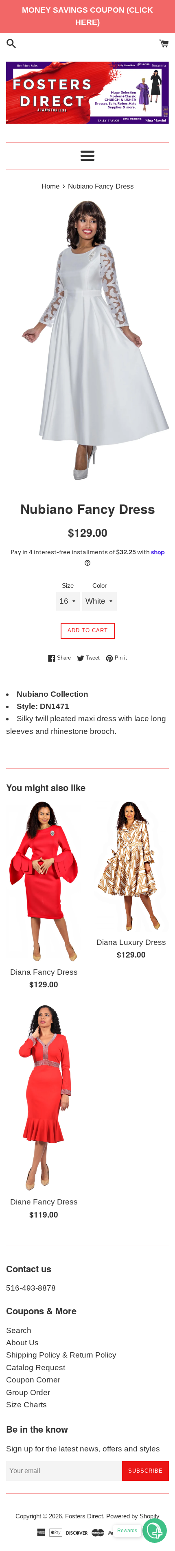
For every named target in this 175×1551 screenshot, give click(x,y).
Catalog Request (35, 1367)
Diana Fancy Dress (44, 972)
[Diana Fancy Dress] (43, 881)
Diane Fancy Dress (44, 1202)
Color (99, 585)
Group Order (28, 1392)
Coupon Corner (33, 1379)
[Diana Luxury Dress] (131, 866)
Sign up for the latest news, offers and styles (83, 1448)
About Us (22, 1342)
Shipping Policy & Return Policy (61, 1355)
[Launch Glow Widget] (154, 1530)
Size (68, 585)
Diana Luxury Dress (131, 942)
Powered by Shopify (133, 1516)
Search (18, 1330)
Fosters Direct (84, 1516)
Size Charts (26, 1404)
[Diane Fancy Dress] (43, 1097)
